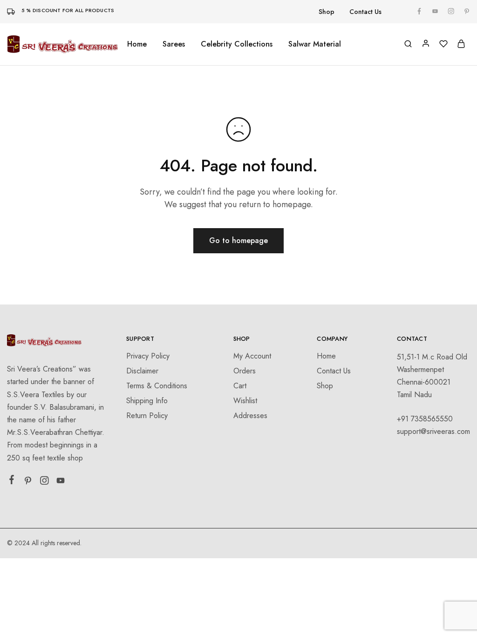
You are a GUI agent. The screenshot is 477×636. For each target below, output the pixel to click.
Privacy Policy (148, 356)
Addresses (250, 415)
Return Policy (147, 415)
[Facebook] (12, 481)
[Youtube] (61, 482)
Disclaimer (142, 370)
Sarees (174, 44)
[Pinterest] (28, 482)
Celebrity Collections (237, 44)
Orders (244, 370)
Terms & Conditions (156, 385)
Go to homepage (238, 240)
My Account (252, 356)
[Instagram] (44, 482)
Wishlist (245, 400)
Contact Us (365, 11)
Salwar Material (314, 44)
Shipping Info (147, 400)
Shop (326, 11)
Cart (239, 385)
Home (137, 44)
